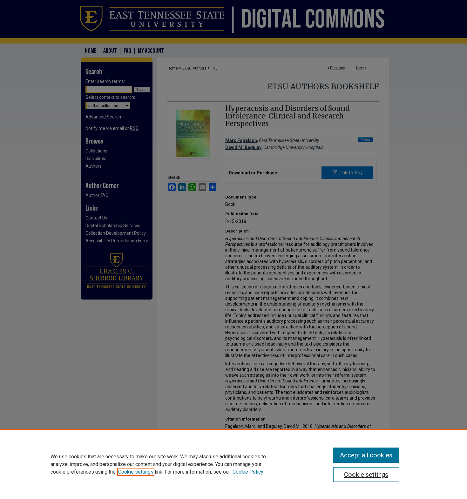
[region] (233, 464)
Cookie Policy (248, 472)
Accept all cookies (366, 455)
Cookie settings (135, 472)
